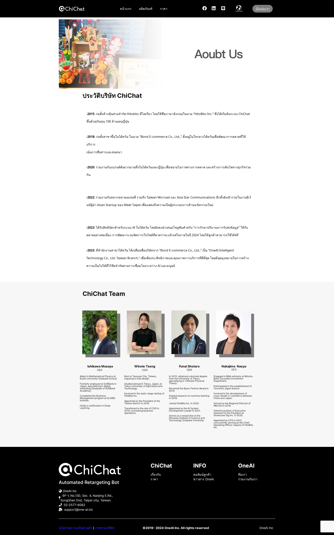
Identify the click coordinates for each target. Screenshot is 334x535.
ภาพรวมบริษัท (105, 528)
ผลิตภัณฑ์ (145, 9)
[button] (239, 8)
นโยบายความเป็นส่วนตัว (75, 528)
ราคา (163, 9)
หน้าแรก (125, 9)
